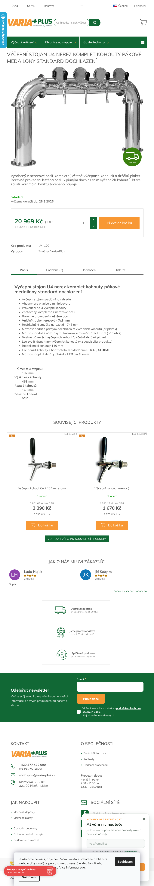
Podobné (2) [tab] (54, 270)
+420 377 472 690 (32, 765)
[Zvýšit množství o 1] (93, 220)
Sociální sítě (105, 802)
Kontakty (89, 759)
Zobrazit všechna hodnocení (130, 591)
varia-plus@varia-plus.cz (37, 775)
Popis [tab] (24, 270)
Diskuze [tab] (120, 270)
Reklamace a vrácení (26, 840)
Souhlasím (125, 861)
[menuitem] (24, 42)
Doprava (49, 6)
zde (82, 867)
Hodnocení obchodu (96, 765)
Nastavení (29, 877)
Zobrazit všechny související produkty (77, 539)
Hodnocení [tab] (89, 270)
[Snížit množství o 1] (93, 226)
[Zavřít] (144, 819)
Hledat (94, 22)
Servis (31, 6)
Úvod (15, 6)
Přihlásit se (91, 699)
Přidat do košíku (119, 223)
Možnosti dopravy (24, 812)
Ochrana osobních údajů (28, 834)
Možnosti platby (23, 818)
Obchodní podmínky (25, 828)
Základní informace (95, 753)
